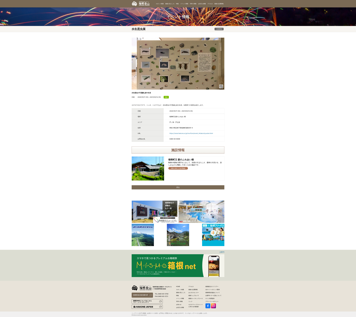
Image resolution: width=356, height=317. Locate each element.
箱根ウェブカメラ (193, 295)
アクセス (210, 3)
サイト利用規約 (210, 298)
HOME (178, 286)
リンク (190, 301)
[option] (154, 212)
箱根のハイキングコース (195, 298)
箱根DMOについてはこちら (142, 301)
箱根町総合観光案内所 (140, 295)
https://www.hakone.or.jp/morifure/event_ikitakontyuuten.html (191, 133)
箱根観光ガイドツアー (211, 286)
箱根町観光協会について (212, 292)
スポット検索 (160, 3)
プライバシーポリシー (211, 301)
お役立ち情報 (202, 3)
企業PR (222, 252)
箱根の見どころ (169, 3)
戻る (178, 187)
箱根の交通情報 (219, 3)
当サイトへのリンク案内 (212, 289)
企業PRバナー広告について (213, 295)
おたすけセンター (193, 292)
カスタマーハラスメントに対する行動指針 (195, 305)
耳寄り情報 (193, 3)
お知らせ (178, 304)
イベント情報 (184, 3)
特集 (177, 3)
